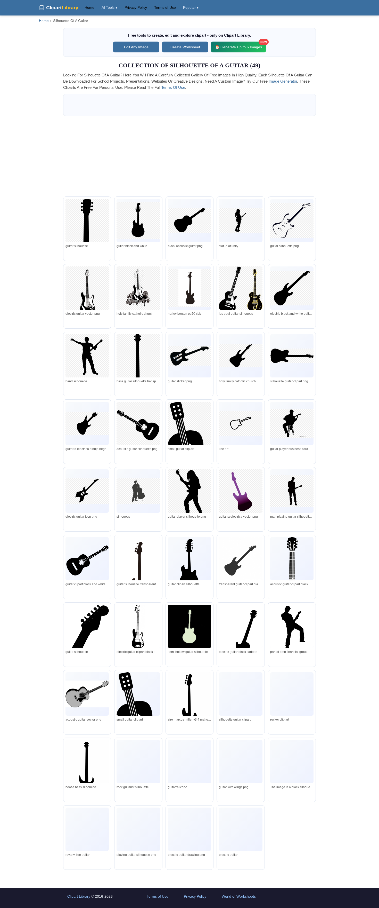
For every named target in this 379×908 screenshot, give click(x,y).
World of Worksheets (239, 896)
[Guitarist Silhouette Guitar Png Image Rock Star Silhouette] (138, 772)
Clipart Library (78, 896)
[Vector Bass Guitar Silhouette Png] (87, 772)
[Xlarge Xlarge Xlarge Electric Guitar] (240, 829)
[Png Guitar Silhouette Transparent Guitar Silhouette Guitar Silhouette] (240, 693)
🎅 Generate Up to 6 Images (240, 45)
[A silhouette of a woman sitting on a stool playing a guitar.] (292, 761)
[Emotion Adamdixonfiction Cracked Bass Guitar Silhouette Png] (189, 704)
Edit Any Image (136, 47)
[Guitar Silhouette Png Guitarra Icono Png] (189, 762)
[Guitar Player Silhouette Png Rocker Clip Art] (292, 694)
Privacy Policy (136, 7)
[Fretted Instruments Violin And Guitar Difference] (87, 830)
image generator (283, 81)
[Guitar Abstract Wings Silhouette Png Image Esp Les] (189, 834)
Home (89, 7)
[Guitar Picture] (87, 558)
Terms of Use (165, 7)
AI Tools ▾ (109, 7)
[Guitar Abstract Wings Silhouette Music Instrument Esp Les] (240, 767)
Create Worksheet (185, 47)
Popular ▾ (191, 7)
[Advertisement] (189, 156)
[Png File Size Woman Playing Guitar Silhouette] (138, 846)
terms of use (173, 87)
